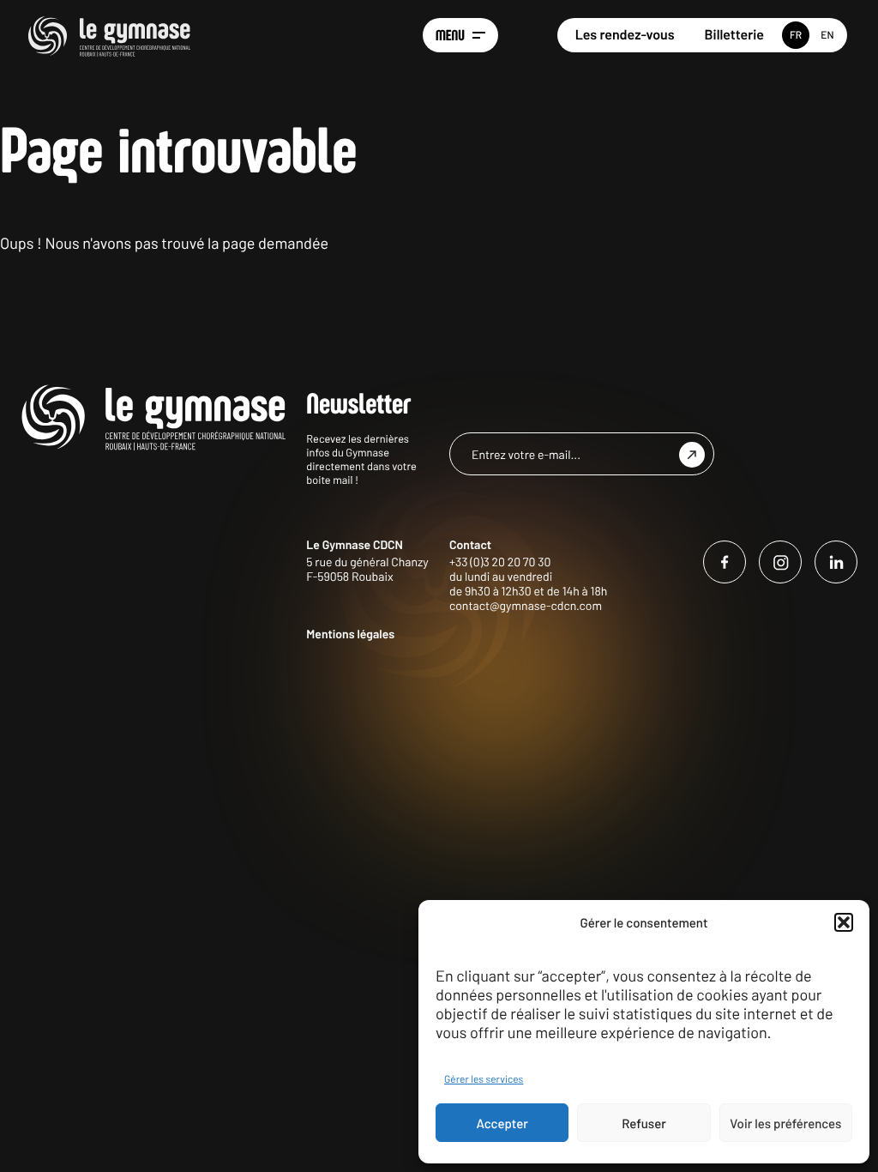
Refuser (644, 1123)
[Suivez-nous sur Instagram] (780, 562)
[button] (843, 922)
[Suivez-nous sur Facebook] (724, 562)
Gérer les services (483, 1079)
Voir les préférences (785, 1123)
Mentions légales (350, 633)
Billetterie (734, 35)
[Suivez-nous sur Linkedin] (836, 562)
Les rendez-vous (625, 35)
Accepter (502, 1123)
